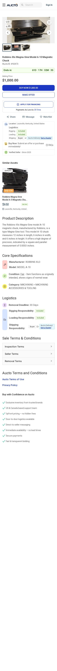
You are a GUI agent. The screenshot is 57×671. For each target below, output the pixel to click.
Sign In (49, 5)
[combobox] (33, 5)
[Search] (22, 5)
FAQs (51, 145)
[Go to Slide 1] (7, 48)
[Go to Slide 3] (25, 48)
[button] (28, 30)
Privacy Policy (9, 385)
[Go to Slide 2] (16, 48)
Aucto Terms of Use (13, 379)
